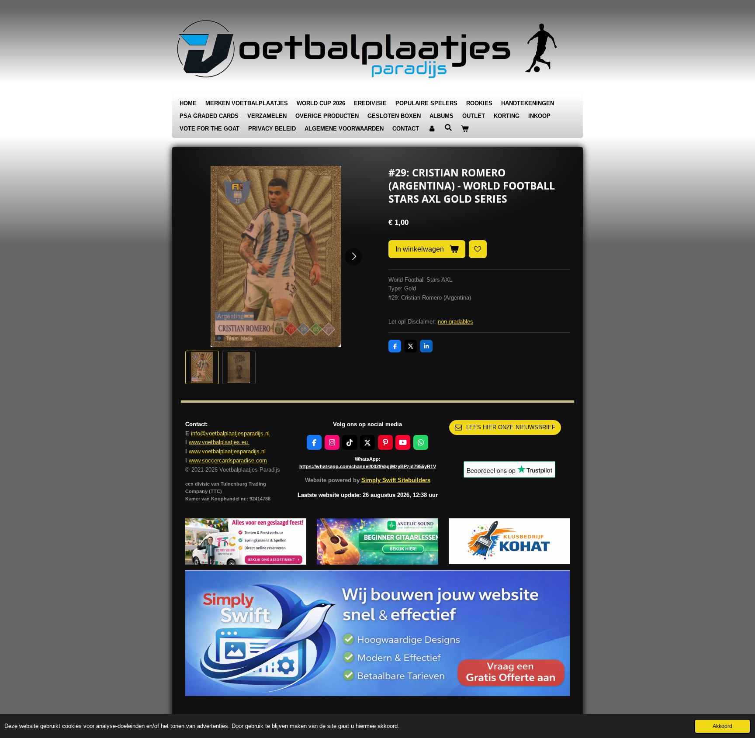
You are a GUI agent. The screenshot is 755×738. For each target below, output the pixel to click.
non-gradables (455, 321)
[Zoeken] (448, 128)
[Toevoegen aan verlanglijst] (478, 249)
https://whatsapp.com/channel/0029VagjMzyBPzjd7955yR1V (367, 466)
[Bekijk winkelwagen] (465, 129)
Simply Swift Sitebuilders (395, 480)
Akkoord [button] (722, 726)
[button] (202, 367)
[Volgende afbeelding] (353, 257)
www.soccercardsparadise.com (228, 460)
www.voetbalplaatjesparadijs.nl (227, 451)
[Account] (431, 129)
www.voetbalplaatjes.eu (219, 442)
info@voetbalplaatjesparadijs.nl (230, 433)
